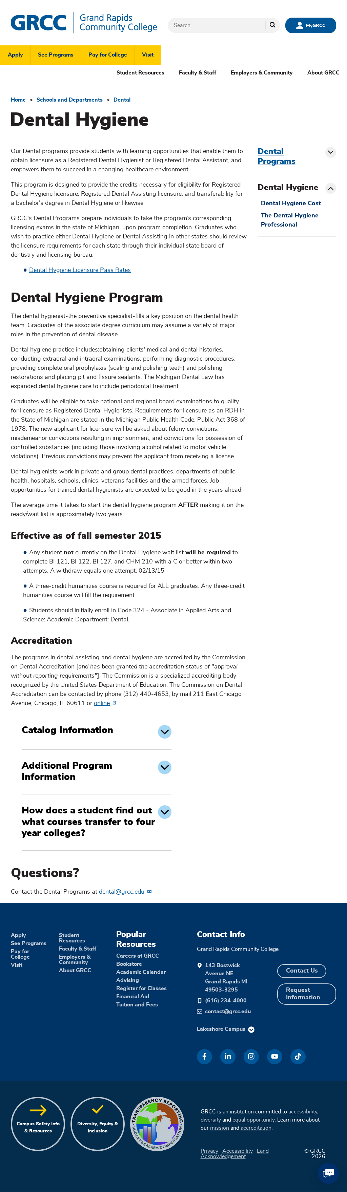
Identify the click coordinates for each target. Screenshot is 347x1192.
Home (18, 100)
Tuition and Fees (137, 1004)
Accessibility (237, 1151)
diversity (211, 1120)
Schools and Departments (70, 100)
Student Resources (140, 73)
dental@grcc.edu (121, 892)
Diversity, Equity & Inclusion (97, 1127)
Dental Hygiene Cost (291, 203)
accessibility (302, 1111)
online (102, 703)
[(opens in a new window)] (204, 1056)
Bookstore (129, 964)
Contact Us (302, 971)
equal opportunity (253, 1120)
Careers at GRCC (137, 956)
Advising (127, 980)
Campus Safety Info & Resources (38, 1127)
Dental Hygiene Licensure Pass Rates (80, 270)
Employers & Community (262, 73)
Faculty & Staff (197, 73)
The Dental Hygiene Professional (290, 220)
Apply (15, 55)
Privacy (209, 1151)
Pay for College (107, 55)
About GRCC (323, 73)
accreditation (256, 1128)
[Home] (84, 23)
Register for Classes (141, 988)
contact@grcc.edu (228, 1011)
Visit (148, 55)
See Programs (56, 55)
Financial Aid (132, 996)
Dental (122, 100)
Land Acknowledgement (235, 1153)
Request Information (303, 994)
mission (219, 1128)
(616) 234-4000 (226, 1000)
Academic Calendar (141, 972)
